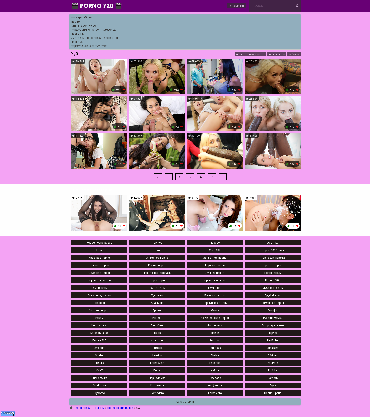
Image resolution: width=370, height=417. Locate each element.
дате (241, 54)
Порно (75, 21)
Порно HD (77, 33)
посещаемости (276, 54)
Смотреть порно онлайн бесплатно (94, 37)
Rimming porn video (83, 25)
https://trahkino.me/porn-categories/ (93, 29)
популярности (256, 54)
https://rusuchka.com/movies (89, 46)
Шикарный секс (82, 17)
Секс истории (185, 401)
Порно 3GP (78, 42)
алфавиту (294, 54)
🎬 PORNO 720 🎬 (96, 6)
